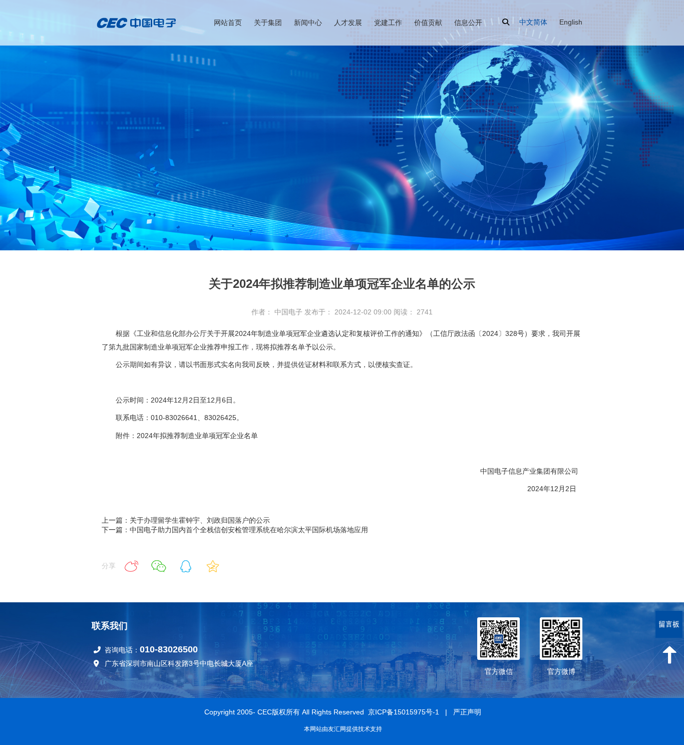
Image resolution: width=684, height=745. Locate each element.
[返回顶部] (668, 654)
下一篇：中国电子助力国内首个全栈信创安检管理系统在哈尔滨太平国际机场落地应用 (235, 530)
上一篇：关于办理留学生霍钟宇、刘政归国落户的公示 (186, 520)
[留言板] (668, 624)
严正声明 (467, 712)
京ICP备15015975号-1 (403, 712)
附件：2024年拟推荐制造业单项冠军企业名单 (187, 436)
